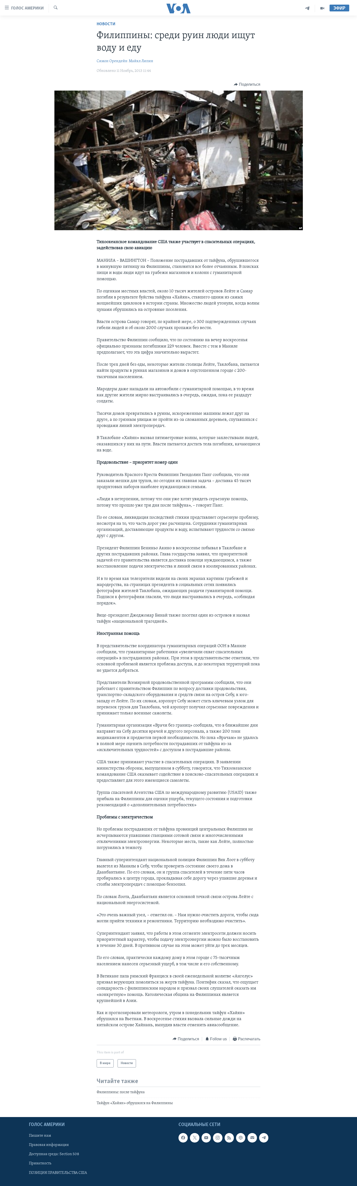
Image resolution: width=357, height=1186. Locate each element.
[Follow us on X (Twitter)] (194, 1137)
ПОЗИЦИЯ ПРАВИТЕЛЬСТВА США (58, 1173)
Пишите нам (40, 1136)
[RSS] (229, 1137)
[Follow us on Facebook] (183, 1137)
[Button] (247, 84)
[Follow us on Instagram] (217, 1137)
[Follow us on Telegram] (263, 1137)
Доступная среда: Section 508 (54, 1154)
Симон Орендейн (112, 61)
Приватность (40, 1163)
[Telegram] (307, 8)
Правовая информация (49, 1145)
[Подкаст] (240, 1137)
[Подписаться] (252, 1137)
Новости (106, 24)
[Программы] (322, 8)
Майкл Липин (141, 61)
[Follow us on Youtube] (206, 1137)
